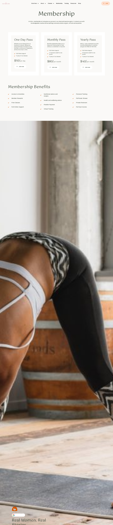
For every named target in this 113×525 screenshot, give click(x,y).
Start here (34, 3)
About (42, 3)
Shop (79, 3)
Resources (73, 3)
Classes (50, 3)
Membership (59, 3)
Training (66, 3)
